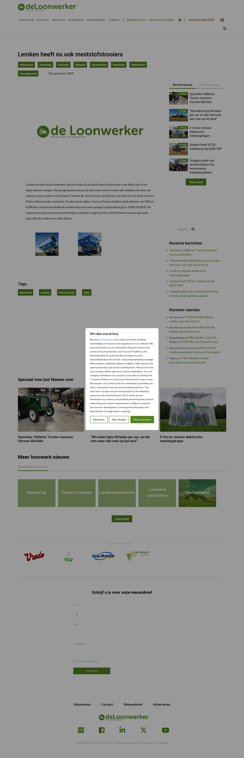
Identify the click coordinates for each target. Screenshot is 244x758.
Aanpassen (99, 419)
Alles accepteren (142, 419)
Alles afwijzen (119, 419)
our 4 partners (105, 339)
